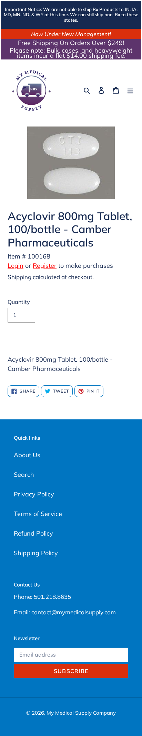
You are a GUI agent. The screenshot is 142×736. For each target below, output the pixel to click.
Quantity (19, 301)
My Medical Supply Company (81, 713)
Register (45, 266)
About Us (27, 455)
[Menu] (130, 90)
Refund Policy (33, 533)
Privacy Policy (34, 494)
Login (15, 266)
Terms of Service (38, 514)
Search (24, 475)
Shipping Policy (36, 553)
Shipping (19, 277)
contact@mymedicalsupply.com (73, 612)
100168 (39, 256)
